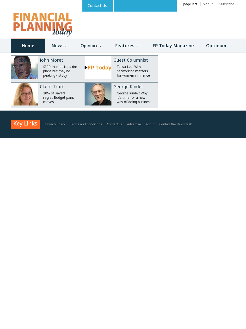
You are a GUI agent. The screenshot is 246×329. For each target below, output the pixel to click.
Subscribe (226, 4)
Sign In (208, 4)
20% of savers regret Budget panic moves (58, 97)
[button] (28, 49)
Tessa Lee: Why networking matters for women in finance (133, 71)
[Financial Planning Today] (42, 25)
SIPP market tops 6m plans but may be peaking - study (60, 71)
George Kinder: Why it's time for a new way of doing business (134, 97)
